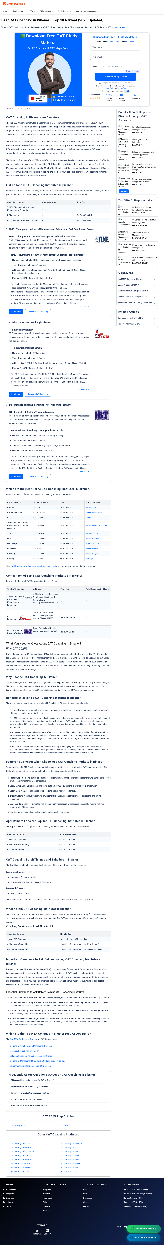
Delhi (45, 1202)
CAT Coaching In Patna (69, 1167)
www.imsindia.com (93, 538)
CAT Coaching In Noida (19, 1155)
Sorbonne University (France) (135, 1206)
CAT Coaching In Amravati (20, 1167)
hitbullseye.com (92, 543)
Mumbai (46, 1194)
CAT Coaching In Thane (69, 1155)
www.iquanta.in (92, 507)
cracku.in (89, 517)
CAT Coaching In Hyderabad (21, 1159)
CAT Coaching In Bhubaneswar (22, 1151)
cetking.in (89, 559)
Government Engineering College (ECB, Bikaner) (31, 1066)
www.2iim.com (92, 533)
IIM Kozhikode (8, 1198)
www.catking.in (92, 553)
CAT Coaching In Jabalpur (70, 1171)
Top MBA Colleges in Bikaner (23, 1039)
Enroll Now (15, 312)
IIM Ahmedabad (9, 1190)
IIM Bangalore (8, 1194)
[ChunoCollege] (14, 3)
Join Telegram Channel (146, 1237)
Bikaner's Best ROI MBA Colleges (131, 285)
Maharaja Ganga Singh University (24, 1051)
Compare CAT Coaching (38, 312)
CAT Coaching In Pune (69, 1151)
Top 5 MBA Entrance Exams (129, 324)
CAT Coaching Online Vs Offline (130, 318)
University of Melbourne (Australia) (138, 1194)
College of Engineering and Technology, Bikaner (31, 1056)
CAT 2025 (64, 1125)
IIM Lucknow (8, 1202)
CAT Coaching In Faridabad (20, 1147)
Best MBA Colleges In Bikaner (130, 279)
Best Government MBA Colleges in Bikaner (135, 303)
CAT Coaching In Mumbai (20, 1144)
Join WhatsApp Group (145, 1228)
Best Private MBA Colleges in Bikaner (133, 291)
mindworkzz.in (92, 548)
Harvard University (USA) (134, 1198)
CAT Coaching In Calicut (69, 1159)
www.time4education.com (96, 525)
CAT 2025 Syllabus (17, 1125)
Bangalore (47, 1190)
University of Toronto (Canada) (136, 1190)
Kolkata (46, 1211)
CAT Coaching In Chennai (70, 1163)
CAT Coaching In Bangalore (71, 1144)
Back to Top (122, 1227)
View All (124, 191)
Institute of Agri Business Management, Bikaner (31, 1046)
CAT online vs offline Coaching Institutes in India (34, 566)
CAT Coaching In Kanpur (69, 1147)
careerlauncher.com (94, 512)
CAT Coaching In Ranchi (19, 1171)
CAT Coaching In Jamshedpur (22, 1163)
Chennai (46, 1206)
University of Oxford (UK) (134, 1202)
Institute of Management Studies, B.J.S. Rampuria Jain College (37, 1061)
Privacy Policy (109, 88)
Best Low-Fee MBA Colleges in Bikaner (133, 297)
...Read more (84, 307)
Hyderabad (47, 1198)
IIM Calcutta (7, 1206)
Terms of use (122, 88)
